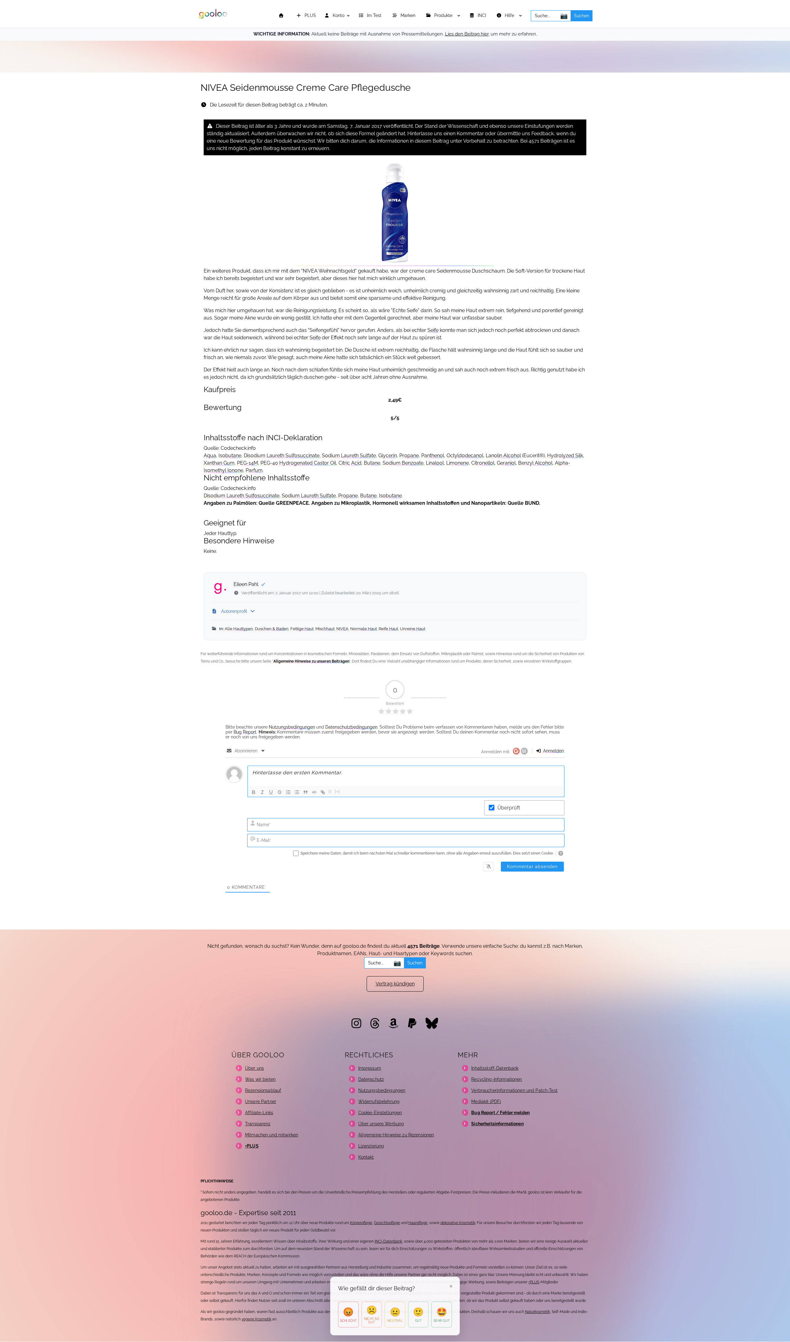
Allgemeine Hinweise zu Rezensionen (396, 1134)
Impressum (369, 1068)
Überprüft (508, 808)
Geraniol (506, 463)
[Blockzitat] (305, 792)
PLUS (309, 15)
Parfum (254, 470)
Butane (372, 463)
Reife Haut (388, 628)
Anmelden (553, 750)
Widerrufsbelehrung (379, 1101)
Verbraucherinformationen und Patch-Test (514, 1090)
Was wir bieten (260, 1079)
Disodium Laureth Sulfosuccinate (281, 455)
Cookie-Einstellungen (380, 1112)
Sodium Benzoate (403, 463)
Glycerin (387, 455)
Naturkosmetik (537, 1312)
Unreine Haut (412, 628)
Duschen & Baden (272, 628)
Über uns (254, 1068)
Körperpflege (361, 1223)
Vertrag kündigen (395, 984)
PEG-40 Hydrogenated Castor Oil (298, 463)
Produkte (444, 15)
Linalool (435, 463)
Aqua (210, 455)
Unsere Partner (260, 1101)
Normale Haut (363, 628)
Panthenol (432, 455)
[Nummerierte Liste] (288, 792)
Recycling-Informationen (496, 1079)
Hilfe (510, 15)
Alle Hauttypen (239, 628)
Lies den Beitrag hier (467, 34)
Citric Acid (350, 463)
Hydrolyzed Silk (565, 455)
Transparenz (258, 1123)
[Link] (322, 792)
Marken (408, 15)
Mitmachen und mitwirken (271, 1134)
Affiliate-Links (259, 1112)
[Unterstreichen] (271, 792)
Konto (337, 15)
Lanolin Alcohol (503, 455)
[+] (337, 791)
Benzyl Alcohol (535, 463)
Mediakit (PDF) (486, 1101)
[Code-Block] (314, 792)
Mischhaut (325, 628)
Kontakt (366, 1157)
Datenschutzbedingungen (351, 727)
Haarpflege (417, 1223)
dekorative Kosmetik (457, 1223)
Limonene (457, 463)
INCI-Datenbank (388, 1241)
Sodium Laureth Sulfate (349, 455)
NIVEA (342, 628)
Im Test (375, 15)
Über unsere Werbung (381, 1123)
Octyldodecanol (465, 455)
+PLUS (533, 1282)
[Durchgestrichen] (279, 792)
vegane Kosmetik (256, 1319)
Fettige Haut (302, 628)
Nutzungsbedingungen (292, 727)
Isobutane (229, 455)
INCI (482, 15)
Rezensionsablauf (263, 1090)
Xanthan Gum (219, 463)
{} (330, 791)
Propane (409, 455)
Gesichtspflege (387, 1223)
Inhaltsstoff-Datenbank (494, 1068)
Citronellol (482, 463)
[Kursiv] (262, 792)
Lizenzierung (371, 1145)
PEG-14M (247, 463)
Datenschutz (371, 1079)
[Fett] (253, 792)
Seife (433, 330)
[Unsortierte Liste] (297, 792)
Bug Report (245, 732)
